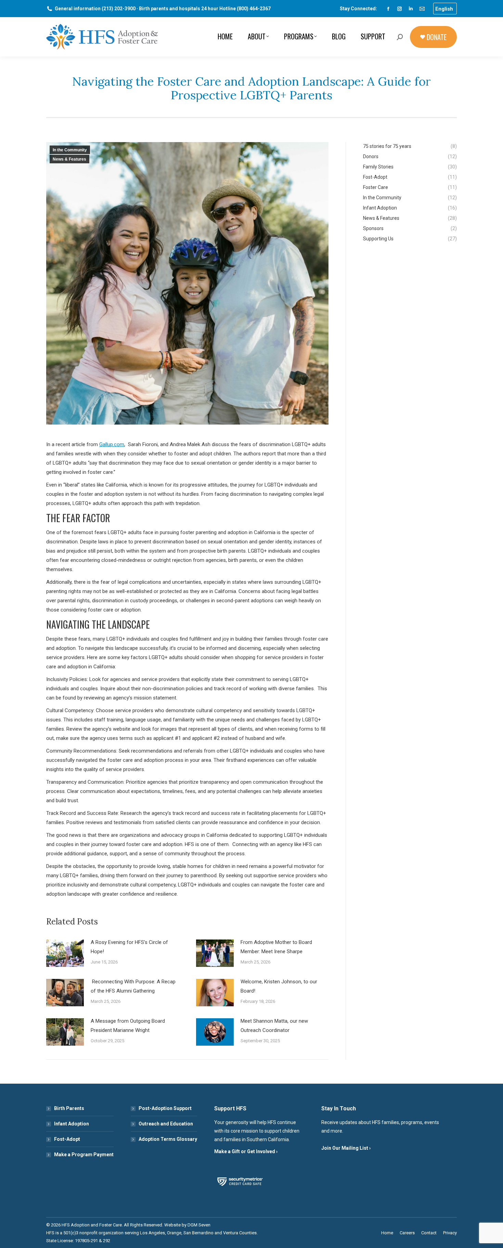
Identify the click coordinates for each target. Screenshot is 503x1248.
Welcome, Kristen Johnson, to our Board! (279, 986)
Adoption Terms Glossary (168, 1139)
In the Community (70, 150)
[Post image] (65, 953)
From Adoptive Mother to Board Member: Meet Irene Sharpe (276, 947)
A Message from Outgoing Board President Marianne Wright (128, 1025)
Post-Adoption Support (165, 1108)
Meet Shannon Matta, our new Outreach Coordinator (274, 1025)
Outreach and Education (166, 1123)
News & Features (69, 159)
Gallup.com (111, 444)
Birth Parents (69, 1108)
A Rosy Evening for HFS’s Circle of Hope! (129, 947)
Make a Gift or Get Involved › (246, 1151)
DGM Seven (199, 1224)
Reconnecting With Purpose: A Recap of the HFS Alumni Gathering (133, 986)
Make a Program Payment (84, 1154)
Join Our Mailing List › (346, 1148)
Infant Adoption (71, 1123)
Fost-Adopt (67, 1139)
